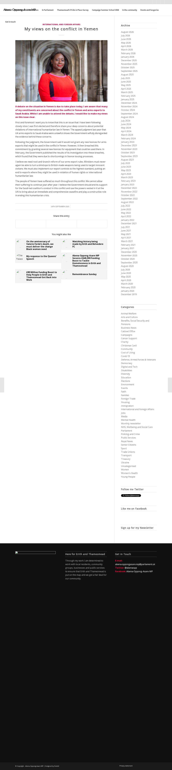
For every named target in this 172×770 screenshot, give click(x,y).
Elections (125, 380)
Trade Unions (128, 451)
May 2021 (126, 234)
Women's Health (129, 473)
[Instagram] (162, 2)
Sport (124, 448)
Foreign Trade (128, 398)
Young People (128, 476)
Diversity (125, 373)
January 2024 (127, 141)
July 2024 (125, 120)
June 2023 (126, 166)
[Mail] (158, 2)
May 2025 (126, 85)
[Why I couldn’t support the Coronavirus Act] (170, 385)
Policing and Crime (130, 434)
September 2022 (129, 198)
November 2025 (129, 63)
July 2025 (125, 78)
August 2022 (127, 202)
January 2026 (127, 56)
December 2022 (129, 188)
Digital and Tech (129, 366)
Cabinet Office (128, 331)
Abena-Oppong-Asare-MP (139, 571)
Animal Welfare (128, 313)
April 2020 (126, 280)
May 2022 (126, 212)
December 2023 (129, 145)
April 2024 (126, 131)
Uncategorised (128, 466)
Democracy (126, 363)
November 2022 (129, 191)
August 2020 (127, 266)
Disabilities (126, 370)
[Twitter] (154, 2)
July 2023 (125, 163)
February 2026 (128, 53)
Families (125, 395)
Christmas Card (129, 345)
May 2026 (126, 42)
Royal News (127, 441)
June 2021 (126, 230)
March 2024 (127, 134)
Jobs (123, 412)
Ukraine (125, 462)
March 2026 (127, 49)
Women (125, 469)
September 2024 (129, 113)
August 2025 (127, 74)
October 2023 (128, 152)
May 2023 (126, 170)
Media (124, 416)
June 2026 (126, 39)
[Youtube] (166, 2)
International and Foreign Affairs (137, 409)
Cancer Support (129, 338)
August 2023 (127, 159)
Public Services (128, 437)
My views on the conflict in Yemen (61, 29)
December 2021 (129, 223)
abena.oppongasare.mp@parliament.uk (135, 564)
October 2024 (128, 110)
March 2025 (127, 92)
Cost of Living (128, 352)
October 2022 (128, 195)
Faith (123, 391)
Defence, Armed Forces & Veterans (138, 359)
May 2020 (126, 276)
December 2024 (129, 102)
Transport (126, 455)
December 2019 (129, 294)
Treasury (125, 459)
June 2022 (126, 209)
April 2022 (126, 216)
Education (126, 377)
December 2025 (129, 60)
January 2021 (127, 248)
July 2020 (125, 269)
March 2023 (127, 177)
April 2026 (126, 46)
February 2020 (128, 287)
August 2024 (127, 117)
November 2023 (129, 149)
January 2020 (127, 290)
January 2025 (127, 99)
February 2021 (128, 244)
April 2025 (126, 88)
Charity (124, 341)
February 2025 (128, 95)
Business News (128, 327)
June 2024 (126, 124)
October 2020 (128, 258)
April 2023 (126, 173)
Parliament (126, 430)
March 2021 (127, 241)
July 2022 (125, 205)
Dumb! (56, 766)
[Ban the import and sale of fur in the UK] (2, 385)
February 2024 (128, 138)
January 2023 (127, 184)
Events (124, 388)
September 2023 (129, 156)
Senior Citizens (128, 444)
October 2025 (128, 67)
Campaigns (126, 334)
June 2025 (126, 81)
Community (127, 349)
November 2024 (129, 106)
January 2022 (127, 219)
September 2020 (129, 262)
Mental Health (128, 419)
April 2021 (126, 237)
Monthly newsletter (131, 423)
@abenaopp (131, 567)
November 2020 (129, 255)
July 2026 (125, 35)
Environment (127, 384)
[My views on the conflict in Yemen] (61, 71)
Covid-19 (125, 356)
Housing (125, 402)
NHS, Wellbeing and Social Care (137, 427)
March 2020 (127, 283)
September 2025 (129, 71)
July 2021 (125, 227)
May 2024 (126, 127)
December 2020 (129, 251)
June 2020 (126, 273)
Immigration (127, 405)
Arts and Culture (129, 317)
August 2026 (127, 31)
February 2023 (128, 180)
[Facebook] (150, 2)
